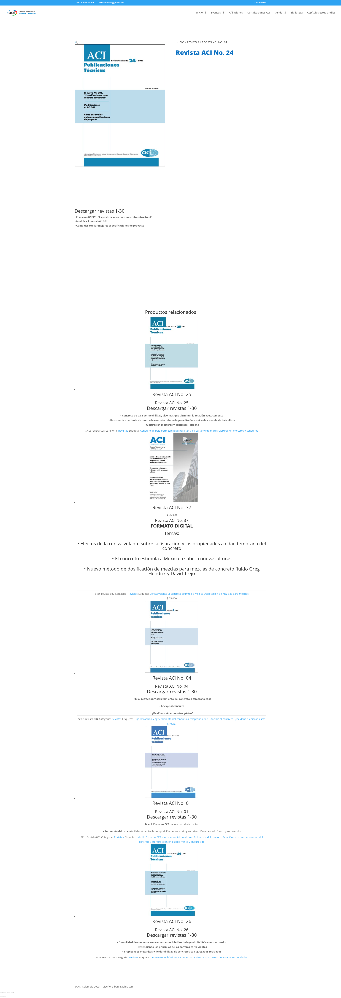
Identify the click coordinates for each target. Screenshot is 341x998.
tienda (278, 12)
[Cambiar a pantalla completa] (5, 992)
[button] (76, 42)
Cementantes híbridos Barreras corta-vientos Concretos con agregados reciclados (199, 957)
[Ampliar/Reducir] (1, 992)
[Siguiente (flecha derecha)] (5, 996)
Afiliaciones (236, 12)
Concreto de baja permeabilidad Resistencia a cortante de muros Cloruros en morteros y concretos (199, 430)
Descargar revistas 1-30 (100, 211)
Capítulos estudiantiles (321, 12)
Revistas (193, 42)
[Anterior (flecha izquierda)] (1, 996)
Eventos (216, 12)
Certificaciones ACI (258, 12)
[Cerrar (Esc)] (12, 992)
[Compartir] (8, 992)
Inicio (199, 12)
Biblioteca (297, 12)
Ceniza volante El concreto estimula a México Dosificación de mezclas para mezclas (199, 593)
